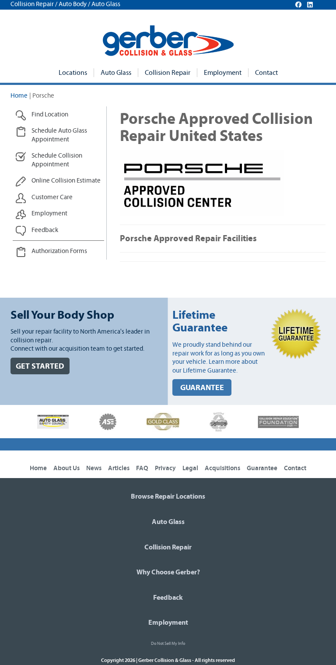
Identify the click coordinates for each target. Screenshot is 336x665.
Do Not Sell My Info (168, 643)
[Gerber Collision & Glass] (168, 40)
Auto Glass (116, 72)
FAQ (142, 468)
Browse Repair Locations (168, 496)
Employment (223, 72)
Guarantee (262, 468)
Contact (266, 72)
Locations (73, 72)
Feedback (168, 598)
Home (19, 95)
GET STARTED (40, 366)
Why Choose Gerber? (168, 572)
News (94, 468)
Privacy (165, 468)
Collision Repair (167, 72)
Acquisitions (222, 468)
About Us (66, 468)
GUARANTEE (202, 387)
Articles (119, 468)
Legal (190, 468)
